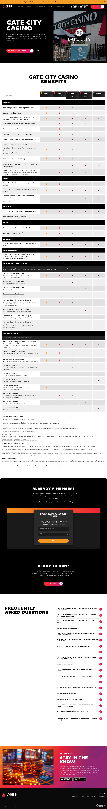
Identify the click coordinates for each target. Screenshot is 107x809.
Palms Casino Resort (10, 385)
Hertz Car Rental (9, 351)
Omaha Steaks (8, 359)
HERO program (11, 254)
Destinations (101, 796)
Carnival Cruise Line (10, 365)
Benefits (74, 796)
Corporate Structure (51, 806)
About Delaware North (64, 806)
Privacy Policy (12, 806)
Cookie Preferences (23, 806)
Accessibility (41, 806)
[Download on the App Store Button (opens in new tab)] (66, 779)
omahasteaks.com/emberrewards (15, 361)
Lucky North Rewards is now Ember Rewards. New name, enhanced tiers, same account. (64, 2)
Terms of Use (33, 806)
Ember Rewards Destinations (13, 273)
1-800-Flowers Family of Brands (14, 342)
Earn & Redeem (90, 796)
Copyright (4, 806)
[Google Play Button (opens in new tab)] (80, 779)
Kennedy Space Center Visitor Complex (17, 300)
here (54, 269)
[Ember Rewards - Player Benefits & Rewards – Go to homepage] (10, 795)
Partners (81, 796)
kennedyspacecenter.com (10, 305)
